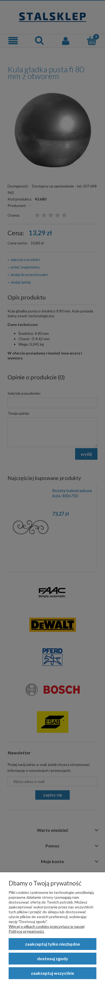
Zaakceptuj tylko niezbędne (52, 943)
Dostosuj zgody (52, 958)
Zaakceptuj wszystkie (52, 973)
